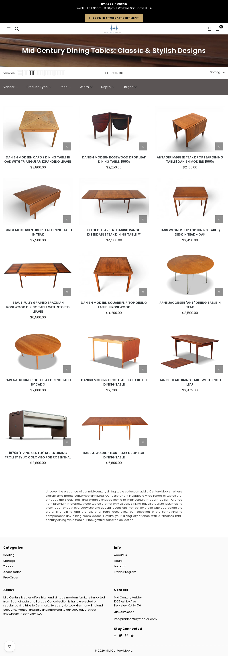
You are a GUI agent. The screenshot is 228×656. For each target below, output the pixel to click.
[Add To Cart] (67, 146)
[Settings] (209, 29)
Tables (8, 566)
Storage (9, 561)
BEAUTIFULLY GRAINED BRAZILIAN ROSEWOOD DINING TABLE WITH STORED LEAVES (38, 307)
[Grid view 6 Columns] (60, 73)
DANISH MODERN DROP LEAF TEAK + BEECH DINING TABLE (114, 382)
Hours (118, 561)
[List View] (20, 73)
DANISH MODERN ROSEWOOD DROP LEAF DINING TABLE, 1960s (114, 159)
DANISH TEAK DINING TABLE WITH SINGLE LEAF (190, 382)
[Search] (17, 29)
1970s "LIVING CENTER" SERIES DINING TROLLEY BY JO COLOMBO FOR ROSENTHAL (38, 455)
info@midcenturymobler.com (135, 619)
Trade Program (125, 572)
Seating (8, 555)
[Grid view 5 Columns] (49, 73)
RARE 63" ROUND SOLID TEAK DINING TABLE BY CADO (38, 382)
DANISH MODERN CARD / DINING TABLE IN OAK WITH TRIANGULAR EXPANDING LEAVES (38, 159)
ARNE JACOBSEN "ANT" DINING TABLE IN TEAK (190, 305)
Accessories (12, 572)
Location (120, 566)
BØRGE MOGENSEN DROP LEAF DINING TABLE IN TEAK (38, 232)
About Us (120, 555)
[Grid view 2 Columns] (26, 73)
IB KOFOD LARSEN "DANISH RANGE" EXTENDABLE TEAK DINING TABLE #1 (114, 232)
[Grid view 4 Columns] (39, 73)
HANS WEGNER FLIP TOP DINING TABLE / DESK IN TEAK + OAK (189, 232)
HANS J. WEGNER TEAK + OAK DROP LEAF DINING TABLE (114, 455)
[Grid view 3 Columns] (32, 73)
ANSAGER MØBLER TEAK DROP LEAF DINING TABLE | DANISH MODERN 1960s (190, 159)
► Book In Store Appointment (114, 18)
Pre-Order (10, 577)
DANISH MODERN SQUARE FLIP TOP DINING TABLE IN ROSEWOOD (114, 305)
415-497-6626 (124, 612)
